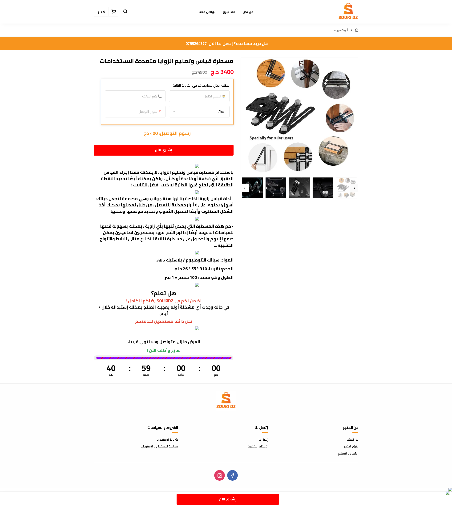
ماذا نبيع (229, 12)
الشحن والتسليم (348, 453)
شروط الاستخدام (167, 439)
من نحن (248, 12)
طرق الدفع (351, 446)
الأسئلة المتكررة (258, 446)
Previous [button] (354, 188)
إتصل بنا (263, 439)
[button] (125, 11)
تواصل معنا (207, 12)
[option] (299, 116)
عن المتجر (352, 439)
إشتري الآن (163, 150)
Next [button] (245, 188)
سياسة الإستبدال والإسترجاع (159, 446)
